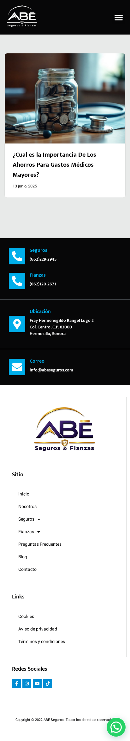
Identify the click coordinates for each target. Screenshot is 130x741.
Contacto (27, 569)
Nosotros (27, 506)
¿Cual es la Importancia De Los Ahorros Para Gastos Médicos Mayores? (54, 164)
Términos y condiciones (41, 641)
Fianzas (26, 531)
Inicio (23, 494)
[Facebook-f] (16, 683)
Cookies (26, 616)
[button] (118, 17)
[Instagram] (26, 683)
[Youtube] (37, 683)
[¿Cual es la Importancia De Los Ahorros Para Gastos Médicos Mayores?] (65, 98)
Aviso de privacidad (37, 629)
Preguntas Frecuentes (40, 544)
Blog (22, 557)
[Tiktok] (47, 683)
